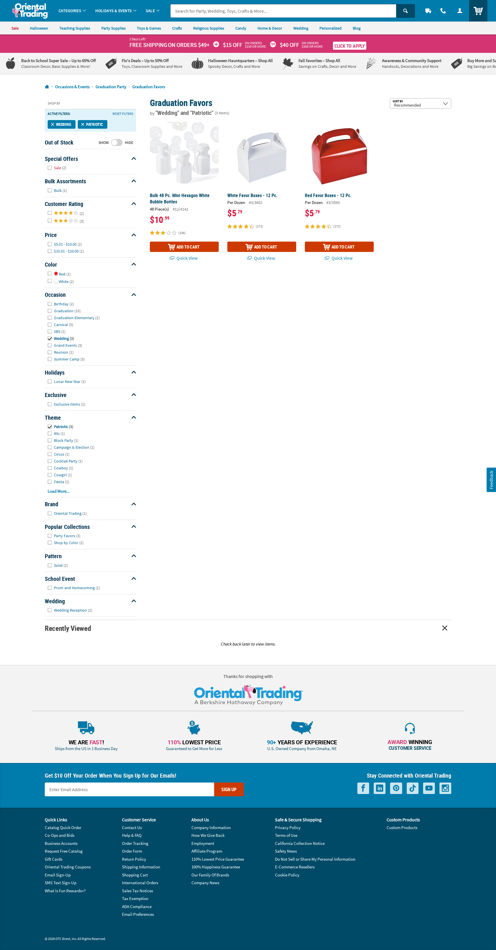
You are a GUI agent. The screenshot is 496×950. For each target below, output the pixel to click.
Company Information (211, 827)
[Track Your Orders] (428, 11)
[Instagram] (445, 788)
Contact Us (132, 827)
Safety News (286, 851)
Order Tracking (135, 843)
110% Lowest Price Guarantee (217, 859)
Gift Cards (53, 859)
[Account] (460, 11)
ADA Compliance (137, 906)
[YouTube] (429, 788)
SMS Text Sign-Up (60, 882)
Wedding (63, 124)
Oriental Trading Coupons (68, 867)
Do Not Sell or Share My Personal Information (315, 859)
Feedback (491, 479)
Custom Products (402, 827)
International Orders (140, 882)
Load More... (59, 491)
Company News (205, 882)
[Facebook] (363, 788)
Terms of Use (286, 835)
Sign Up (229, 789)
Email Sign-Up (58, 875)
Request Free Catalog (64, 851)
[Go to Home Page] (47, 87)
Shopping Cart (135, 875)
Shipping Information (141, 867)
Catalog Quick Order (63, 827)
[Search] (405, 11)
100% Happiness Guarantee (215, 867)
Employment (202, 843)
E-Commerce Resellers (295, 867)
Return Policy (134, 859)
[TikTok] (412, 788)
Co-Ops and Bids (59, 835)
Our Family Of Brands (210, 875)
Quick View (186, 258)
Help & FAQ (132, 835)
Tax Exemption (135, 898)
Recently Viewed (68, 628)
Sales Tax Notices (137, 890)
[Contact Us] (443, 11)
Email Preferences (138, 914)
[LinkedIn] (379, 788)
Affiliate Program (206, 851)
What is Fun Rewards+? (65, 890)
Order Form (132, 851)
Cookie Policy (287, 875)
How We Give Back (207, 835)
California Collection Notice (300, 843)
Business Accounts (61, 843)
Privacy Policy (288, 827)
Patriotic (94, 124)
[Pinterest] (396, 788)
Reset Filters (123, 113)
